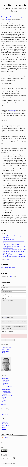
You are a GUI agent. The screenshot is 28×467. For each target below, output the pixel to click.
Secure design (6, 380)
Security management (7, 386)
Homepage (3, 294)
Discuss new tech (6, 388)
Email (2, 289)
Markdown (5, 317)
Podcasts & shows (7, 392)
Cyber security (6, 383)
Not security (4, 397)
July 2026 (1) (5, 422)
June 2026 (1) (5, 424)
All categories (4, 404)
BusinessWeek (12, 110)
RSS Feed (6, 437)
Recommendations (6, 389)
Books (4, 400)
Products (5, 394)
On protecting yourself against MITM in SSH (13, 241)
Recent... (4, 427)
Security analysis (5, 378)
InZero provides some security (11, 17)
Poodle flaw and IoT (7, 242)
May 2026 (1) (5, 425)
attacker (22, 21)
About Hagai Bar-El (6, 347)
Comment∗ (3, 298)
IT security (8, 21)
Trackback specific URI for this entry (8, 267)
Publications (5, 353)
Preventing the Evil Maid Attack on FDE (12, 255)
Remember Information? (7, 331)
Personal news (5, 402)
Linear (11, 276)
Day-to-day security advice (7, 395)
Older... (4, 429)
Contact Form (5, 349)
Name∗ (2, 285)
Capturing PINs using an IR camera (11, 244)
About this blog (5, 351)
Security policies (6, 384)
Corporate (5, 398)
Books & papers (6, 391)
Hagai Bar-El (7, 19)
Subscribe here (4, 414)
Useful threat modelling (8, 239)
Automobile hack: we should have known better (14, 256)
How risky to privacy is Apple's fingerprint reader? (14, 249)
